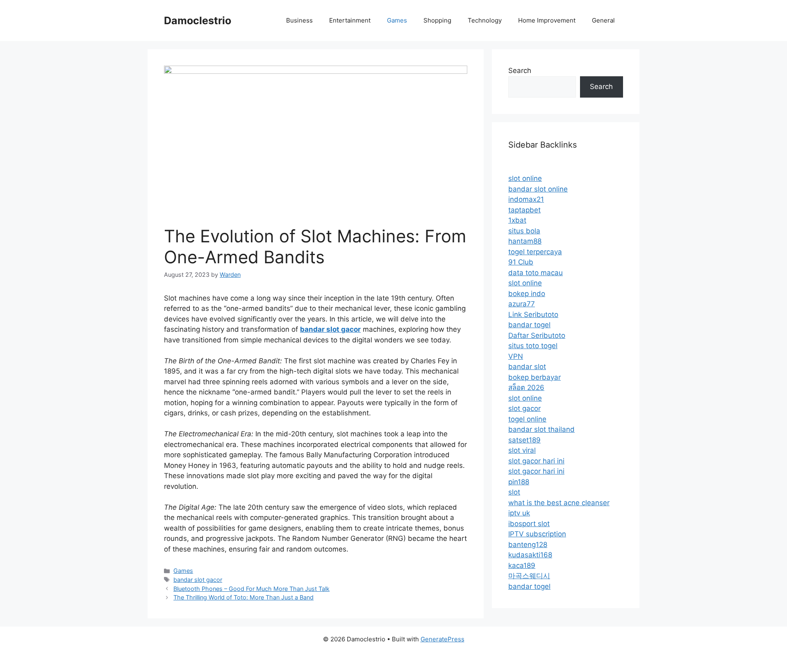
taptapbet (524, 210)
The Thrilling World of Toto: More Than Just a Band (243, 597)
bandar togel (529, 325)
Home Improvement (546, 20)
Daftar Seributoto (536, 335)
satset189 (524, 440)
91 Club (520, 262)
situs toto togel (532, 346)
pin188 (518, 482)
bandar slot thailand (541, 429)
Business (299, 20)
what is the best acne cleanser (559, 503)
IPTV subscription (537, 534)
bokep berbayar (534, 377)
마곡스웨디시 (529, 576)
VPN (515, 356)
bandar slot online (538, 189)
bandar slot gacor (197, 579)
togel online (527, 419)
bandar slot (527, 366)
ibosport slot (529, 524)
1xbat (517, 220)
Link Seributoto (533, 314)
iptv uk (519, 513)
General (603, 20)
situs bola (524, 231)
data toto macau (535, 273)
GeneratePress (442, 639)
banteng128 (527, 544)
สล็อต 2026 (526, 387)
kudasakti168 (530, 555)
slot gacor (524, 408)
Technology (485, 20)
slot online (525, 178)
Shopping (437, 20)
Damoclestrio (197, 20)
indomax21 (526, 199)
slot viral (522, 450)
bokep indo (526, 294)
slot (514, 492)
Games (397, 20)
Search (519, 70)
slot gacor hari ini (536, 461)
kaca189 (521, 565)
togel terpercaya (535, 252)
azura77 (521, 304)
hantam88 (524, 241)
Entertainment (350, 20)
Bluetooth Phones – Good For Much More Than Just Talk (251, 588)
